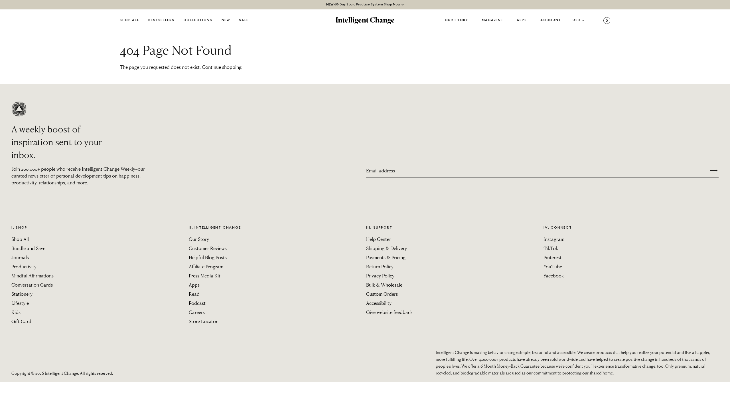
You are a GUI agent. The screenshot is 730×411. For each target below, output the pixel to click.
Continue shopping (221, 67)
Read (194, 294)
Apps (522, 20)
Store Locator (203, 321)
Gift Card (21, 321)
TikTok (551, 248)
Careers (197, 312)
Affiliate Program (206, 266)
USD (577, 20)
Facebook (554, 276)
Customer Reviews (208, 248)
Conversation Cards (32, 285)
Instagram (554, 239)
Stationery (22, 294)
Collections (197, 20)
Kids (16, 312)
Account (550, 20)
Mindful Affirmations (32, 276)
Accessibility (379, 303)
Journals (20, 257)
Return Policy (380, 266)
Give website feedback (389, 312)
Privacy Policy (380, 276)
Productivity (23, 266)
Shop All (129, 20)
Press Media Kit (204, 276)
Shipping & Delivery (386, 248)
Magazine (492, 20)
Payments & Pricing (385, 257)
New (226, 20)
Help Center (378, 239)
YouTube (553, 266)
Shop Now (392, 4)
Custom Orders (382, 294)
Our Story (456, 20)
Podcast (197, 303)
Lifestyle (20, 303)
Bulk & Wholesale (384, 285)
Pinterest (552, 257)
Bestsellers (161, 20)
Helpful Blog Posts (208, 257)
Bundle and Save (28, 248)
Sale (244, 20)
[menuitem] (226, 20)
